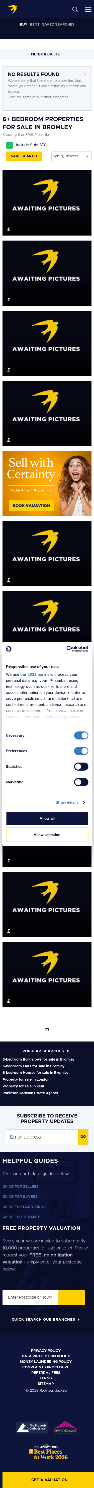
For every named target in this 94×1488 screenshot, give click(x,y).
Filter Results (46, 54)
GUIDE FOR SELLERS (21, 1186)
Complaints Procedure (45, 1367)
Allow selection (47, 835)
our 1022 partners (36, 674)
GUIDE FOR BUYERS (20, 1197)
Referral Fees (45, 1373)
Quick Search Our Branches (43, 1319)
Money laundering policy (46, 1362)
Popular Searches (43, 1051)
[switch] (81, 751)
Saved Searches (58, 24)
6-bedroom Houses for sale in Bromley (35, 1073)
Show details (67, 802)
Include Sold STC (31, 145)
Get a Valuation (49, 1480)
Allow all (47, 818)
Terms (46, 1378)
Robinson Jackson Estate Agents (30, 1093)
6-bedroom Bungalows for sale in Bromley (38, 1059)
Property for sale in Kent (23, 1086)
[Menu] (88, 9)
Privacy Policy (46, 1351)
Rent (35, 24)
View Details (47, 198)
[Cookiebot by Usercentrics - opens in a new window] (67, 649)
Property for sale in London (26, 1079)
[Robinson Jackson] (11, 9)
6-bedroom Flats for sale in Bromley (33, 1066)
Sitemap (46, 1384)
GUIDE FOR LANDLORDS (24, 1207)
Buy (23, 24)
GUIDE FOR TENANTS (21, 1217)
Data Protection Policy (46, 1356)
